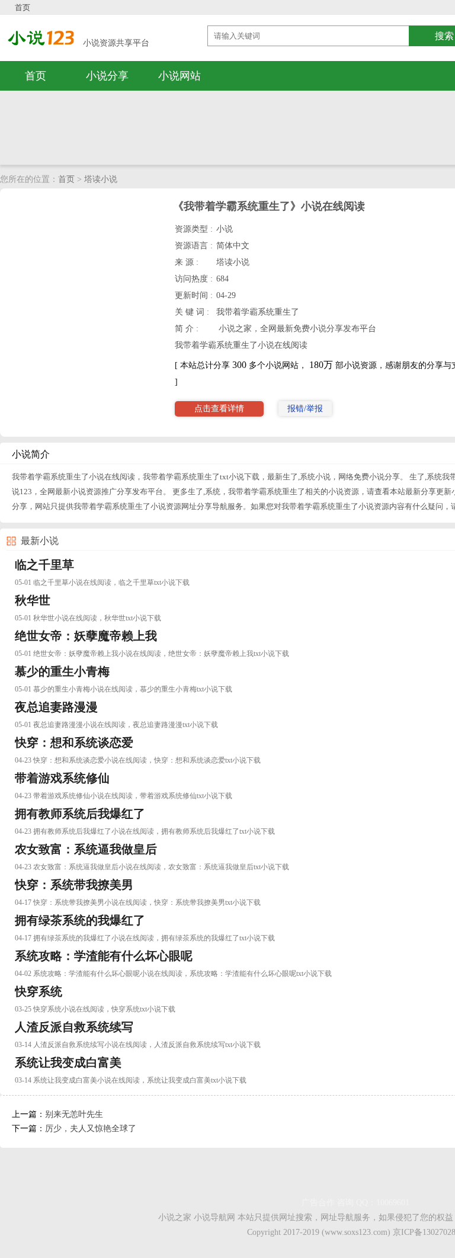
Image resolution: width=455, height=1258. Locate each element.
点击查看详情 (219, 408)
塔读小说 (100, 179)
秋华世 (32, 600)
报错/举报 (305, 408)
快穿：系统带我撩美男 (74, 884)
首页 (22, 7)
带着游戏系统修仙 (62, 778)
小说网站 (179, 76)
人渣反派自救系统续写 (74, 1026)
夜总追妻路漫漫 (56, 706)
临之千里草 (44, 564)
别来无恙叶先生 (74, 1114)
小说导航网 (214, 1217)
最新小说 (40, 541)
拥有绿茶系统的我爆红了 (80, 920)
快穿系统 (38, 991)
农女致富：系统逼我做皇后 (86, 849)
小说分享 (107, 76)
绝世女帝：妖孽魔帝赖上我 (86, 635)
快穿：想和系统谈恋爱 (74, 742)
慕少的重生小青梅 (62, 671)
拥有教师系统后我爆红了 (80, 813)
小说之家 (174, 1217)
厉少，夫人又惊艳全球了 (90, 1128)
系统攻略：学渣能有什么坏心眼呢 (104, 955)
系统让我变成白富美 (68, 1062)
